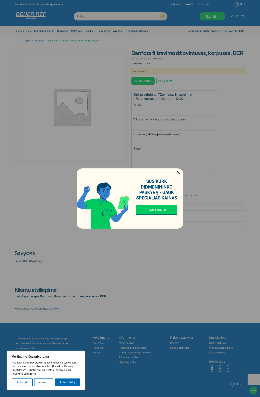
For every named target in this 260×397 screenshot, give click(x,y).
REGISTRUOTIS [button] (157, 210)
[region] (46, 370)
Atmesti (43, 382)
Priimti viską (67, 382)
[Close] (179, 172)
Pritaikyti (22, 382)
